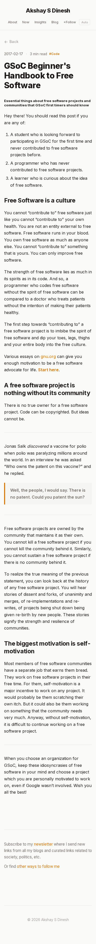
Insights (40, 22)
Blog (54, 22)
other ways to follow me (38, 866)
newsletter (43, 844)
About (12, 22)
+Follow (69, 22)
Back (13, 41)
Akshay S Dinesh (48, 10)
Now (25, 22)
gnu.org (48, 356)
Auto (84, 22)
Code (55, 54)
